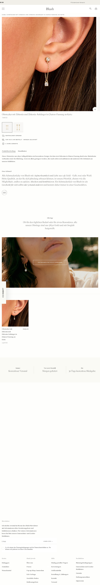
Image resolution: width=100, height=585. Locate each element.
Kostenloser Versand (63, 2)
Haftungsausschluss (83, 577)
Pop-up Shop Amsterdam (35, 570)
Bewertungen (56, 567)
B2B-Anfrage (31, 574)
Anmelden (5, 567)
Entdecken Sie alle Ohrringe (50, 262)
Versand (54, 582)
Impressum (80, 581)
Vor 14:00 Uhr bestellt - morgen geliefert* (21, 139)
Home (4, 14)
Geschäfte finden (33, 578)
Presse (29, 567)
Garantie (79, 573)
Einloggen (5, 563)
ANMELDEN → (48, 541)
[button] (3, 292)
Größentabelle (56, 570)
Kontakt (54, 578)
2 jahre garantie (11, 143)
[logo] (50, 8)
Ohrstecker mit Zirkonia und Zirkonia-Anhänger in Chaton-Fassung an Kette (9, 334)
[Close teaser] (7, 280)
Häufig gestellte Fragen (59, 563)
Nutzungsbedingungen (84, 563)
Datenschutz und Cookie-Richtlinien (85, 568)
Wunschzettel (6, 570)
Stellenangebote (32, 582)
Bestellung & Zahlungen (59, 574)
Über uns (30, 563)
